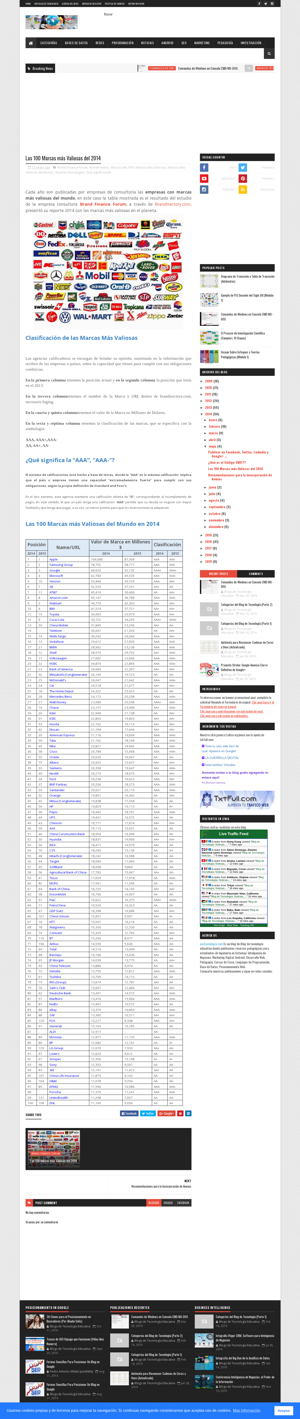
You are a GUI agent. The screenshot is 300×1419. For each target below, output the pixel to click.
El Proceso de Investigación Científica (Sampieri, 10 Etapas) (243, 335)
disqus (168, 1203)
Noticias (147, 42)
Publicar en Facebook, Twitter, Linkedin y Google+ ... (238, 453)
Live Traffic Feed (233, 834)
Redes (100, 42)
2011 (208, 394)
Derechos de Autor (91, 3)
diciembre (216, 526)
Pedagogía (225, 42)
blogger (154, 1203)
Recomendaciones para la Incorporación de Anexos (240, 476)
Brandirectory (99, 167)
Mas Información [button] (246, 1410)
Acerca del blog (70, 3)
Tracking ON (247, 925)
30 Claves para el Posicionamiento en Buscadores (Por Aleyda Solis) (69, 1319)
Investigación (251, 42)
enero (213, 419)
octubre (215, 513)
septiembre (217, 506)
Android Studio (236, 68)
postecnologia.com (212, 943)
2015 (209, 534)
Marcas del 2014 (122, 167)
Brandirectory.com (173, 204)
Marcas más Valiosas (151, 167)
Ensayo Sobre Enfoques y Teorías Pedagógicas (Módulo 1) (240, 354)
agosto (214, 500)
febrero (215, 426)
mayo (213, 446)
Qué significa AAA (98, 172)
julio (212, 493)
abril (213, 439)
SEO (184, 42)
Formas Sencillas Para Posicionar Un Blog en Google (73, 1364)
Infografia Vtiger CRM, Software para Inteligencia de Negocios (245, 1338)
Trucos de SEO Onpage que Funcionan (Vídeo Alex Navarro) (75, 1341)
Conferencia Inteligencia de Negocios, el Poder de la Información (245, 1379)
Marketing (202, 42)
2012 (209, 400)
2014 (209, 413)
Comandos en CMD (131, 68)
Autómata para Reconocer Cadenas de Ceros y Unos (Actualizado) (247, 644)
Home (28, 3)
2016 (209, 541)
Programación (122, 42)
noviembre (217, 519)
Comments (256, 574)
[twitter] (265, 3)
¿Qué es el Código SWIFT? (227, 462)
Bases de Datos (76, 42)
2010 (209, 387)
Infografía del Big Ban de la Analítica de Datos (243, 1358)
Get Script (219, 925)
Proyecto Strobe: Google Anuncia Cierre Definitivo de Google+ (244, 667)
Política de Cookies (115, 3)
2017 (209, 548)
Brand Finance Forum (73, 167)
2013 (209, 407)
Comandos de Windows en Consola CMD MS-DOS (177, 68)
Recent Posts (218, 574)
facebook (183, 1203)
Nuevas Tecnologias (70, 172)
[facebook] (259, 3)
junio (213, 487)
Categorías (48, 42)
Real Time (232, 925)
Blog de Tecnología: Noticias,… (227, 887)
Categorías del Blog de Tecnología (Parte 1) (246, 623)
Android (167, 42)
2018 (209, 554)
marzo (214, 432)
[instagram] (272, 3)
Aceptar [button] (284, 1410)
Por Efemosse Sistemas (213, 783)
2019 (209, 561)
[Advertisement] (150, 110)
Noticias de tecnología (46, 3)
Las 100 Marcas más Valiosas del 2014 (53, 1160)
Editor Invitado (136, 3)
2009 (209, 380)
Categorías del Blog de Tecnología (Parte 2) (246, 604)
